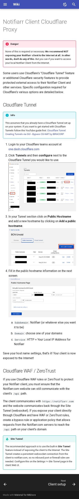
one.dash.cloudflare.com (23, 149)
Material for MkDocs (25, 494)
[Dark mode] (65, 4)
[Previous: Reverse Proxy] (5, 483)
